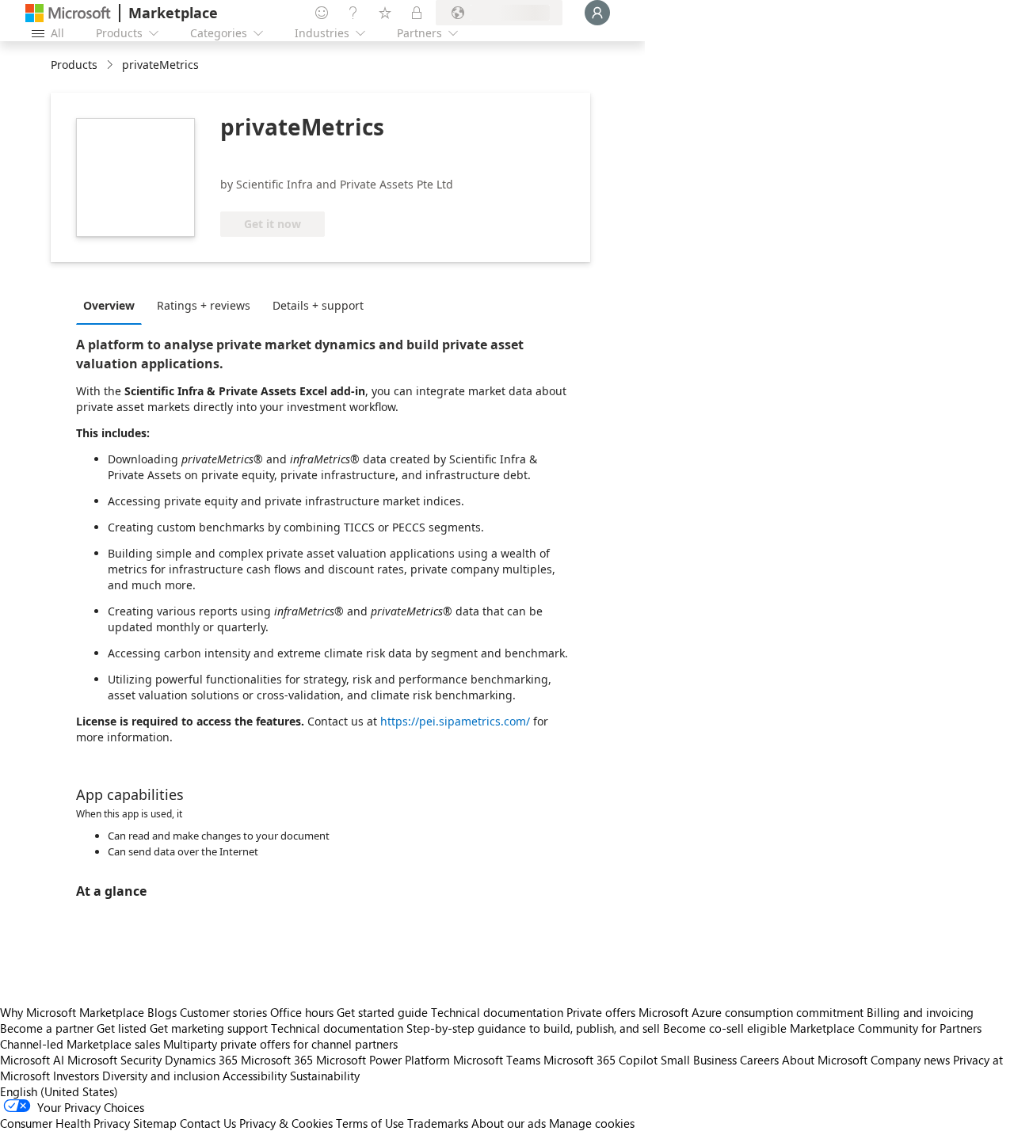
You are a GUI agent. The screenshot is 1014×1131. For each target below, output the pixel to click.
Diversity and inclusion (160, 1075)
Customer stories (223, 1012)
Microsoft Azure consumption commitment (753, 1012)
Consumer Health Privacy (65, 1123)
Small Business (699, 1060)
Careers (759, 1060)
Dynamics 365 (201, 1060)
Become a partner (46, 1028)
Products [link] (74, 64)
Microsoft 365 (277, 1060)
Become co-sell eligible (725, 1028)
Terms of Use (370, 1123)
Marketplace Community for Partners (886, 1028)
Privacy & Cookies (286, 1123)
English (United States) (59, 1091)
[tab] (113, 305)
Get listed (122, 1028)
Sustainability (325, 1075)
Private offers (600, 1012)
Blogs (162, 1012)
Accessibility (255, 1075)
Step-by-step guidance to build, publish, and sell (533, 1028)
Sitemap (155, 1123)
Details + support (318, 305)
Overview (109, 305)
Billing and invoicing (920, 1012)
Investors (76, 1075)
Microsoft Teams (496, 1060)
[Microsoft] (68, 13)
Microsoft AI (32, 1060)
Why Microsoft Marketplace (72, 1012)
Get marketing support (209, 1028)
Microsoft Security (114, 1060)
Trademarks (437, 1123)
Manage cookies (592, 1123)
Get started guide (382, 1012)
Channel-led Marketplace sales (80, 1044)
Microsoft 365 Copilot (600, 1060)
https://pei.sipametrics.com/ (455, 721)
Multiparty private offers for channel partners (280, 1044)
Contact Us (208, 1123)
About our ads (508, 1123)
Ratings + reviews (203, 305)
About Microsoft (824, 1060)
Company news (910, 1060)
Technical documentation (497, 1012)
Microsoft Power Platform (383, 1060)
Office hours (302, 1012)
